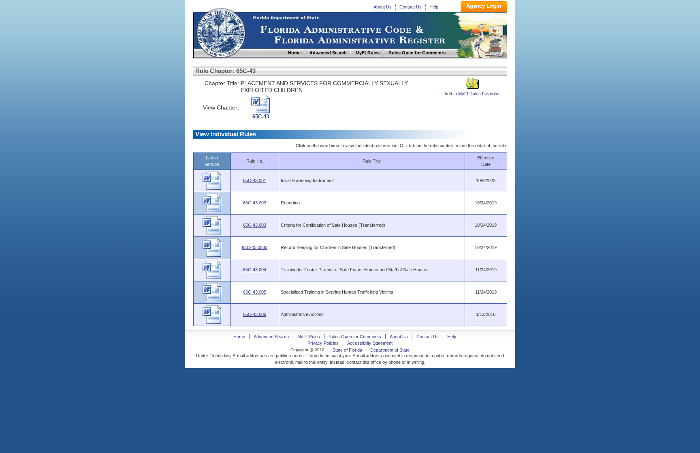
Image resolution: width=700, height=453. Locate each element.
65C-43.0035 (254, 247)
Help (433, 6)
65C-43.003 (254, 225)
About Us (382, 6)
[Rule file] (212, 188)
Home (220, 32)
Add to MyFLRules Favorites (472, 93)
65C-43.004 (254, 269)
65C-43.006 (254, 314)
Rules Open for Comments (355, 336)
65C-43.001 (254, 180)
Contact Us (410, 6)
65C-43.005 (254, 292)
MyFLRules (308, 336)
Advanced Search (271, 336)
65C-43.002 (254, 202)
